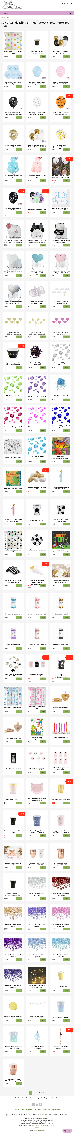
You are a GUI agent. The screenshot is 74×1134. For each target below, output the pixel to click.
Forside (3, 17)
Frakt (17, 1110)
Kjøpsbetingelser (26, 1110)
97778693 (43, 1114)
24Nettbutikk (40, 1130)
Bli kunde (24, 1098)
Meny (6, 13)
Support (39, 1098)
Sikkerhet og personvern (42, 1110)
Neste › (41, 1092)
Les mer (37, 1125)
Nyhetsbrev (56, 1110)
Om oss (32, 1098)
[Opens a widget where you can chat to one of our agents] (67, 1131)
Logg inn (47, 1098)
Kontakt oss (55, 1098)
